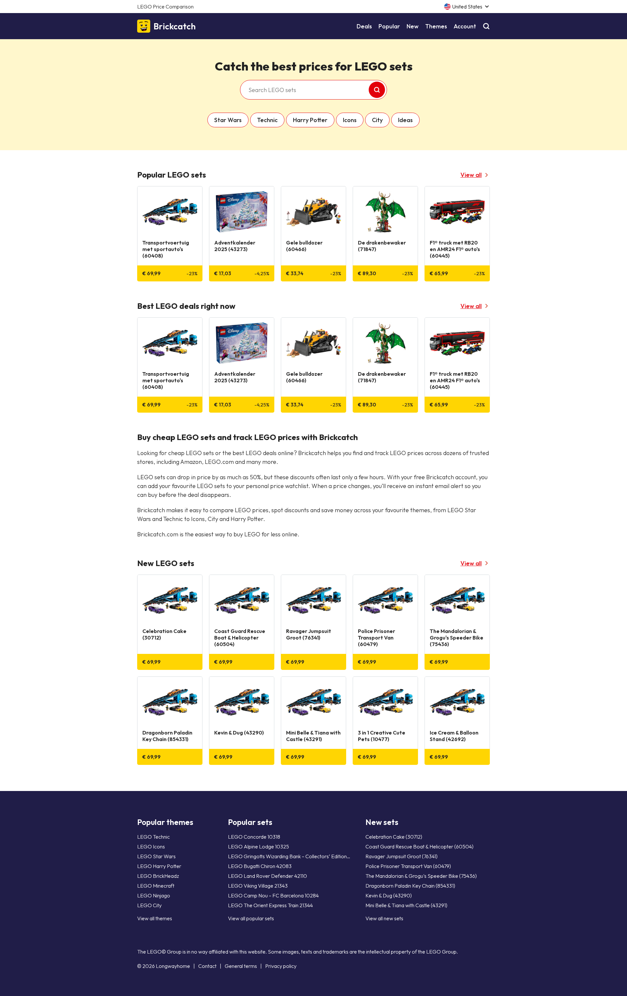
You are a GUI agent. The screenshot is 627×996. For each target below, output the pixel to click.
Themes (436, 26)
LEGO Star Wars (156, 856)
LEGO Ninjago (153, 895)
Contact (207, 966)
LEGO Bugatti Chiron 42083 (260, 866)
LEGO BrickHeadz (158, 876)
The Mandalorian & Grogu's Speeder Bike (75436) (421, 876)
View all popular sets (251, 918)
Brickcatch (174, 26)
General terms (241, 966)
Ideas (405, 120)
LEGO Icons (151, 846)
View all (471, 175)
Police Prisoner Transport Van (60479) (408, 866)
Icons (350, 120)
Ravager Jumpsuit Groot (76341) (401, 856)
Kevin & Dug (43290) (388, 895)
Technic (267, 120)
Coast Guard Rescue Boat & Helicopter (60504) (419, 846)
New (413, 26)
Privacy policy (281, 966)
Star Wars (228, 120)
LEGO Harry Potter (159, 866)
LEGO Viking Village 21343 (258, 885)
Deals (364, 26)
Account (465, 26)
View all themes (154, 918)
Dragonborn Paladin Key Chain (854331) (410, 885)
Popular (389, 26)
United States (467, 6)
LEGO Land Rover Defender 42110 (267, 876)
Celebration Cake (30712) (393, 836)
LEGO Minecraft (155, 885)
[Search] (486, 26)
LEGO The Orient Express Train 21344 (270, 905)
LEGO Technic (153, 836)
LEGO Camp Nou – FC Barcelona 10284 (273, 895)
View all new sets (384, 918)
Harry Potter (310, 120)
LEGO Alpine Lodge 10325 (258, 846)
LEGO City (149, 905)
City (377, 120)
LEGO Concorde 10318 (254, 836)
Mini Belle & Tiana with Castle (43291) (406, 905)
